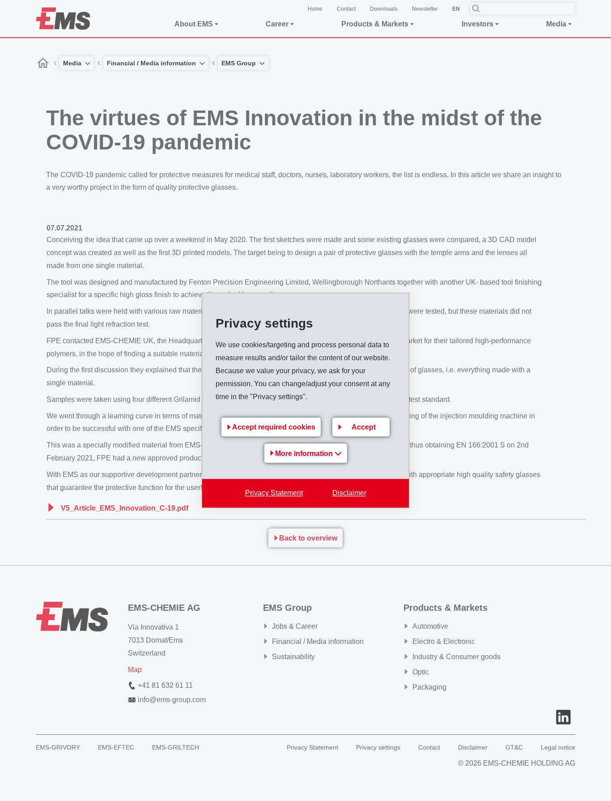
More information (305, 454)
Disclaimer (349, 493)
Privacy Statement (274, 493)
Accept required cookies (273, 427)
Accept (364, 427)
